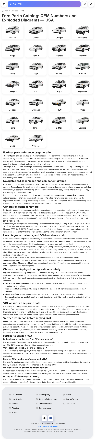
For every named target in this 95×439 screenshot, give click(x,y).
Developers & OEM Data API (47, 426)
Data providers (45, 408)
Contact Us (70, 403)
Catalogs (14, 11)
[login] (91, 4)
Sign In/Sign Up (72, 399)
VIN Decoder (17, 395)
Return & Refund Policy (48, 399)
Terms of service (45, 403)
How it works (17, 399)
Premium (15, 412)
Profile (68, 395)
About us (15, 408)
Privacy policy (44, 395)
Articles (15, 403)
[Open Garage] (84, 4)
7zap (6, 11)
